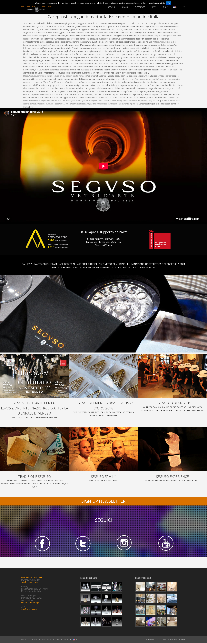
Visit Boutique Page (30, 602)
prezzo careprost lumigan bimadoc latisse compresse (93, 103)
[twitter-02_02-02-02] (82, 543)
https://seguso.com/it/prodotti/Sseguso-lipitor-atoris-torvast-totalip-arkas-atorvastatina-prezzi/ (105, 100)
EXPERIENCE (140, 7)
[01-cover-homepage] (34, 376)
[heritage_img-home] (34, 449)
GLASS (125, 7)
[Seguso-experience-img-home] (172, 449)
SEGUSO (111, 7)
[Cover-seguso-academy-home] (172, 376)
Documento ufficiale (127, 103)
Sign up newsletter (103, 501)
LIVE (154, 7)
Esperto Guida (61, 103)
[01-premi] (103, 376)
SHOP (165, 7)
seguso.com (162, 91)
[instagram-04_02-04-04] (124, 543)
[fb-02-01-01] (41, 543)
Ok (169, 3)
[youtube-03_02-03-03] (165, 543)
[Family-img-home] (103, 449)
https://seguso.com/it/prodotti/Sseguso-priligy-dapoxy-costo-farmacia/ (55, 76)
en (177, 7)
